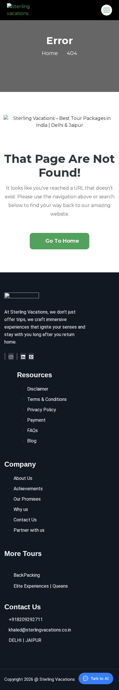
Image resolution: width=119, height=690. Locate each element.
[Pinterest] (31, 356)
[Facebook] (4, 356)
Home (50, 53)
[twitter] (17, 356)
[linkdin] (23, 356)
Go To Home (62, 241)
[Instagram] (11, 356)
